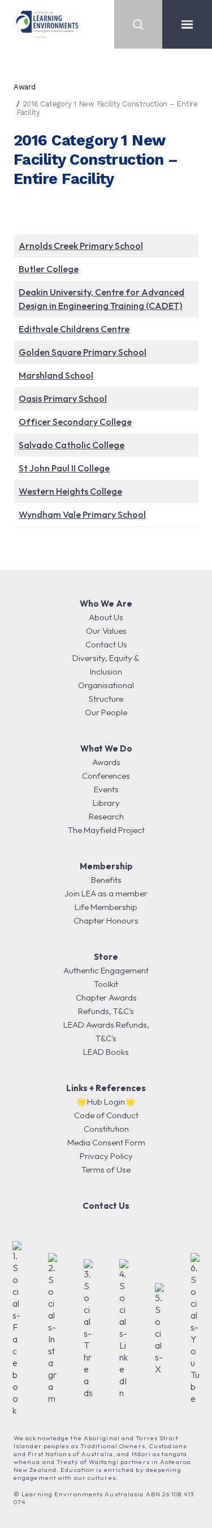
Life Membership (106, 907)
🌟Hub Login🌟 (106, 1101)
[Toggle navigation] (187, 24)
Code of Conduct (106, 1115)
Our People (106, 712)
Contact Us (106, 644)
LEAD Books (106, 1051)
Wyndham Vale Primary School (82, 514)
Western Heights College (70, 491)
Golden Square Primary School (82, 352)
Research (106, 816)
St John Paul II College (64, 468)
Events (106, 789)
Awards (106, 762)
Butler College (49, 268)
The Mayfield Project (106, 830)
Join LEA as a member (106, 893)
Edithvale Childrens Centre (74, 328)
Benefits (106, 879)
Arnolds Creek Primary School (81, 245)
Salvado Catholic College (71, 444)
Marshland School (56, 375)
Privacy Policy (106, 1156)
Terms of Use (106, 1169)
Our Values (106, 630)
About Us (106, 617)
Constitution (106, 1128)
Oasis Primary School (63, 398)
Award (25, 87)
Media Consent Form (106, 1142)
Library (106, 802)
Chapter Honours (106, 920)
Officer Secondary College (75, 421)
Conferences (106, 775)
